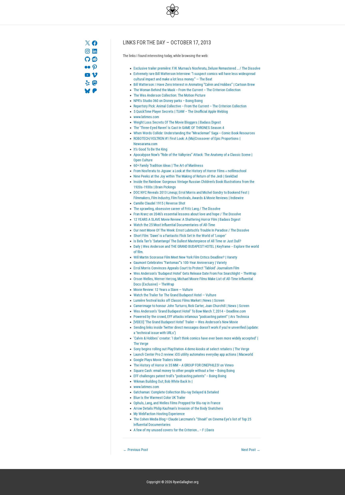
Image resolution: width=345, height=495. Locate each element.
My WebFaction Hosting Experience (159, 414)
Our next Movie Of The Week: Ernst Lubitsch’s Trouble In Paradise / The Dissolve (191, 230)
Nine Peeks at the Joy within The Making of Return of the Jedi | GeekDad (186, 176)
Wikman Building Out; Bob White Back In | (163, 381)
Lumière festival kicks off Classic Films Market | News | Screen (179, 300)
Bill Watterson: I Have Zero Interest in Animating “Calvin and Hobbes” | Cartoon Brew (194, 84)
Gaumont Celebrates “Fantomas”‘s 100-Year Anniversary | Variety (180, 262)
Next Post (250, 450)
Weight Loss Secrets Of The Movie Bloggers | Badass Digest (177, 122)
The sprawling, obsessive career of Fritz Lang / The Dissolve (177, 209)
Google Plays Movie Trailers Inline (158, 360)
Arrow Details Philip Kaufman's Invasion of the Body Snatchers (178, 408)
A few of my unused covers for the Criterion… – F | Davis (174, 430)
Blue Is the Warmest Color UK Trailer (159, 397)
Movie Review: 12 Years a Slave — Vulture (163, 289)
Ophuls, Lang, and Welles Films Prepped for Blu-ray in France (177, 403)
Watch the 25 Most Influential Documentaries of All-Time (174, 225)
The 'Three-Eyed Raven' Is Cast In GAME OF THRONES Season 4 (179, 128)
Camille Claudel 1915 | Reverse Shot (159, 203)
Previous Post (135, 450)
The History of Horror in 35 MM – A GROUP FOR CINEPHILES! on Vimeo (184, 365)
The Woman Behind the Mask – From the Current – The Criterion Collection (187, 90)
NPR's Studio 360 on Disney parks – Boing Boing (168, 101)
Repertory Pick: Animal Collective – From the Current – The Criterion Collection (190, 106)
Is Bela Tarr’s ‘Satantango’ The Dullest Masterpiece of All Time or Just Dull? (187, 241)
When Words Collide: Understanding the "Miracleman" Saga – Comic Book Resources (194, 133)
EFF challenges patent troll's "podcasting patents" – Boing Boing (180, 376)
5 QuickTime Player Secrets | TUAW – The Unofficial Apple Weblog (181, 111)
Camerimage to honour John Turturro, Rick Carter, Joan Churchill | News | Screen (191, 306)
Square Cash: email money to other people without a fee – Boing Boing (184, 370)
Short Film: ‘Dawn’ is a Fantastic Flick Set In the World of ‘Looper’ (180, 236)
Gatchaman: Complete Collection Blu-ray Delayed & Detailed (176, 392)
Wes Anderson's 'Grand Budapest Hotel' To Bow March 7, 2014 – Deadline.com (190, 311)
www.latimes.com (146, 117)
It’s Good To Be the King (150, 149)
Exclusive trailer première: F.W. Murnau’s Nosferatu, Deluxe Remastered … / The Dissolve (197, 68)
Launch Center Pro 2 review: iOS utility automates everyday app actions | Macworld (193, 354)
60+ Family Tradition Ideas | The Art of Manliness (168, 165)
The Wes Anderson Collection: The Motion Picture (169, 95)
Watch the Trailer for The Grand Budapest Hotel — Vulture (175, 295)
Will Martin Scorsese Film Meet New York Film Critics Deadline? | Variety (185, 257)
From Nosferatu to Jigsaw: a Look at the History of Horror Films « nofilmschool (190, 171)
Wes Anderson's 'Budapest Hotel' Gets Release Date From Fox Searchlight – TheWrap (195, 273)
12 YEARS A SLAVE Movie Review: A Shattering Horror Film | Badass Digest (187, 219)
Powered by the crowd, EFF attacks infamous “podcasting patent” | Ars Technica (191, 316)
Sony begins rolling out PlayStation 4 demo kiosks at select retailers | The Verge (191, 349)
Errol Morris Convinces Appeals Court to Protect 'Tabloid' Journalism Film (186, 268)
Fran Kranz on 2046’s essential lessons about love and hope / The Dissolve (187, 214)
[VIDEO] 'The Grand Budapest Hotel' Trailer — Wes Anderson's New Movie (186, 322)
